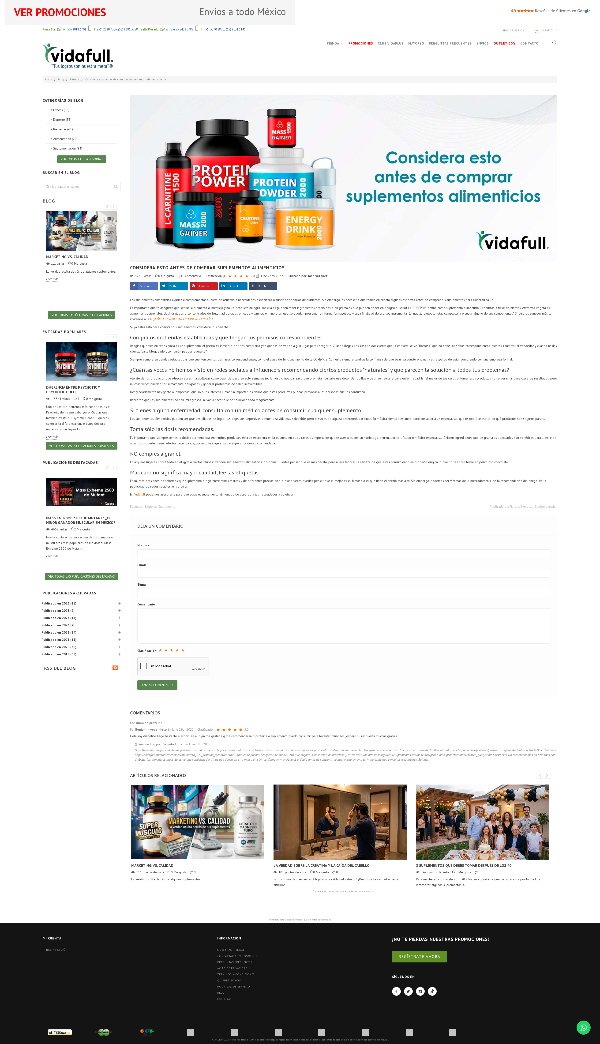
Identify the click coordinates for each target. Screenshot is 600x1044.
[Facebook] (396, 991)
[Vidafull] (78, 56)
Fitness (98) (61, 110)
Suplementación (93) (67, 148)
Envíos (482, 43)
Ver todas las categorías (82, 159)
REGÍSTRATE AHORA (419, 956)
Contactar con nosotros (237, 956)
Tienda (332, 43)
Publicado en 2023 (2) (58, 625)
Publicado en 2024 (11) (58, 618)
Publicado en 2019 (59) (58, 654)
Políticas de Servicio (233, 986)
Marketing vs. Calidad (152, 865)
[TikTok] (432, 991)
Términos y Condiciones (236, 974)
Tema (141, 584)
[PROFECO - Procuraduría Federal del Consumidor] (147, 1032)
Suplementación (546, 506)
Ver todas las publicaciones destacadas (81, 576)
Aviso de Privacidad (232, 968)
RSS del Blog (59, 668)
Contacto (529, 43)
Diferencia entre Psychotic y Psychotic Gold (73, 389)
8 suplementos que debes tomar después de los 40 (463, 865)
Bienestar (527, 506)
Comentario (146, 604)
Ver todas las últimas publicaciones (82, 315)
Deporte (151, 506)
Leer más (52, 279)
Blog (61, 79)
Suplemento (166, 506)
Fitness (74, 79)
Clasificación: (147, 651)
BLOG (221, 992)
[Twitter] (408, 991)
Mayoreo (416, 43)
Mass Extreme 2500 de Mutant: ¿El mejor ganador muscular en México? (80, 520)
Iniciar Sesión (514, 30)
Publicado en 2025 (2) (58, 610)
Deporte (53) (62, 119)
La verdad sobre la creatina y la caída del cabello (322, 865)
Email (141, 565)
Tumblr (263, 286)
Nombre (143, 545)
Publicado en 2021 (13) (58, 640)
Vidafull (139, 494)
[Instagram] (420, 991)
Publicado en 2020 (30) (58, 647)
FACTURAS (224, 999)
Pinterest (204, 286)
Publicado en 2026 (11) (58, 603)
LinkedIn (234, 286)
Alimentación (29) (65, 139)
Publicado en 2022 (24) (58, 632)
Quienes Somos (229, 980)
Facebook (145, 286)
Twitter (173, 286)
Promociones (361, 43)
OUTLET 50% (505, 43)
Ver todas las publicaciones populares (81, 446)
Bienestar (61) (63, 129)
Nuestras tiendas (231, 949)
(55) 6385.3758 (128, 29)
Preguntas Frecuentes (450, 43)
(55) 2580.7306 (107, 29)
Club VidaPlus (391, 43)
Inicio (48, 79)
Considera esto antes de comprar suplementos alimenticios (123, 79)
